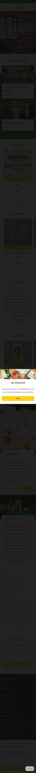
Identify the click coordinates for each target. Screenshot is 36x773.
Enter (18, 398)
